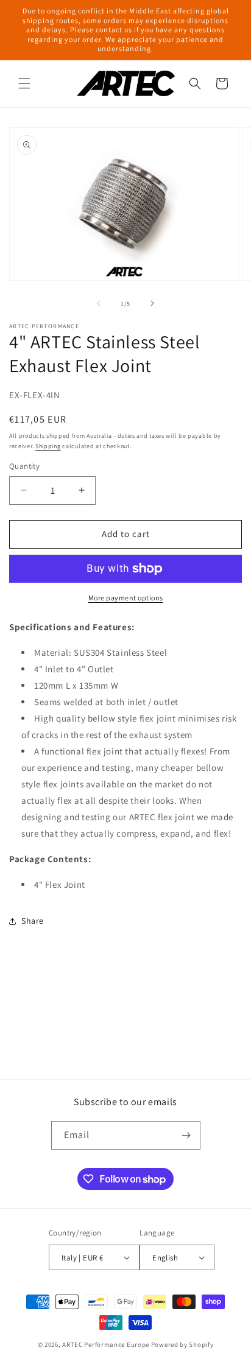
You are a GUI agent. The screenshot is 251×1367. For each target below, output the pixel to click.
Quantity (24, 466)
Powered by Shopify (182, 1344)
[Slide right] (152, 303)
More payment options (125, 597)
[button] (24, 83)
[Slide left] (98, 303)
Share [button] (32, 920)
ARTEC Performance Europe (105, 1344)
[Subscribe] (186, 1135)
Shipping (48, 446)
